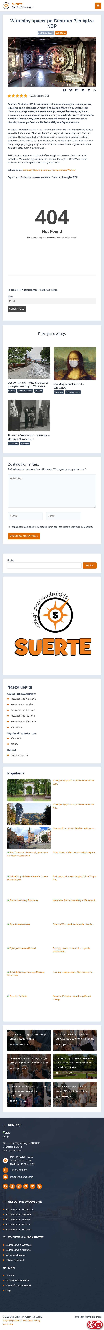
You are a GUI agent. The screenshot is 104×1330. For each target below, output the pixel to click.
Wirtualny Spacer (25, 391)
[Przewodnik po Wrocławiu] (21, 721)
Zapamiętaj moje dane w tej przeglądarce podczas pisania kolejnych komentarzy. (53, 527)
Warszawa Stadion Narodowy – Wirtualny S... (74, 900)
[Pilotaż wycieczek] (17, 755)
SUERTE (17, 4)
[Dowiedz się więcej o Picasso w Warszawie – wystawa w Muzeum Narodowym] (29, 415)
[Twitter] (70, 90)
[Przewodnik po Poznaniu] (21, 716)
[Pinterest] (76, 90)
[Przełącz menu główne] (98, 6)
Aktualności (13, 443)
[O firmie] (8, 1275)
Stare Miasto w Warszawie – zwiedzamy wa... (74, 852)
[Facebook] (64, 90)
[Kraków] (12, 744)
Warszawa (58, 392)
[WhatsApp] (95, 90)
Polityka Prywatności (12, 1320)
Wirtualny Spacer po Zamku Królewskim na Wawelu (49, 170)
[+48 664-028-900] (15, 1170)
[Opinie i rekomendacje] (16, 1280)
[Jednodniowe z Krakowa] (17, 1250)
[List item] (5, 1186)
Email (10, 296)
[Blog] (7, 1290)
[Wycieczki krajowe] (14, 1255)
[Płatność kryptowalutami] (17, 1285)
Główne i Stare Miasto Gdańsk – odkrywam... (74, 828)
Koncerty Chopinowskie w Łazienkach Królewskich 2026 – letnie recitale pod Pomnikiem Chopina (74, 1062)
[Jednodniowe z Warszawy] (17, 1245)
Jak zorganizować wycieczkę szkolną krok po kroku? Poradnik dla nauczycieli (28, 1091)
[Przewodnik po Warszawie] (21, 699)
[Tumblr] (89, 90)
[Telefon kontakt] (91, 1324)
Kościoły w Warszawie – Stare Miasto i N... (73, 972)
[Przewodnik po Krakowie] (21, 710)
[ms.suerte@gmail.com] (18, 1177)
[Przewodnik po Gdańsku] (20, 704)
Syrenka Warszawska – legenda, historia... (73, 924)
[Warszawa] (14, 738)
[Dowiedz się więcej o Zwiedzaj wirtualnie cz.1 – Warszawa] (75, 363)
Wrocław (38, 391)
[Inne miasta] (14, 727)
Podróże (11, 391)
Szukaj (10, 560)
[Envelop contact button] (98, 1324)
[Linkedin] (83, 90)
